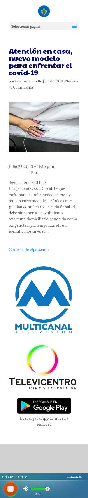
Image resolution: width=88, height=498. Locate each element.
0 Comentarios (22, 87)
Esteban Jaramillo (28, 81)
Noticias (71, 81)
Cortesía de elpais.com (29, 249)
